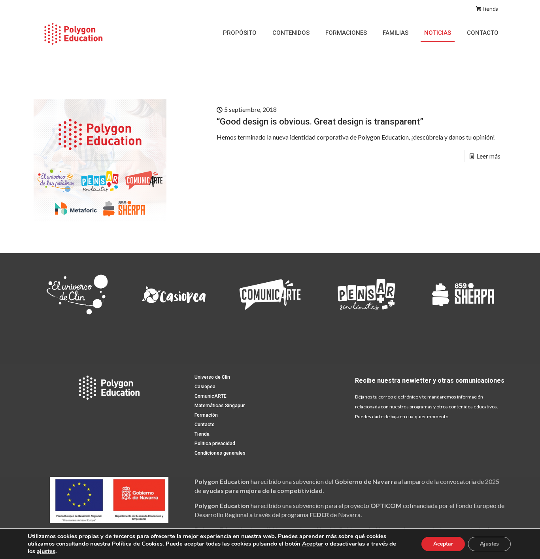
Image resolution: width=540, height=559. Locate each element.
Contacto (204, 424)
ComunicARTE (210, 396)
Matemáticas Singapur (219, 405)
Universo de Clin (212, 377)
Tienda (489, 8)
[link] (77, 294)
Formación (206, 415)
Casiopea (204, 386)
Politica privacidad (214, 443)
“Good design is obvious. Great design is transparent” (320, 122)
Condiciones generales (219, 453)
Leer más (488, 156)
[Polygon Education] (73, 33)
